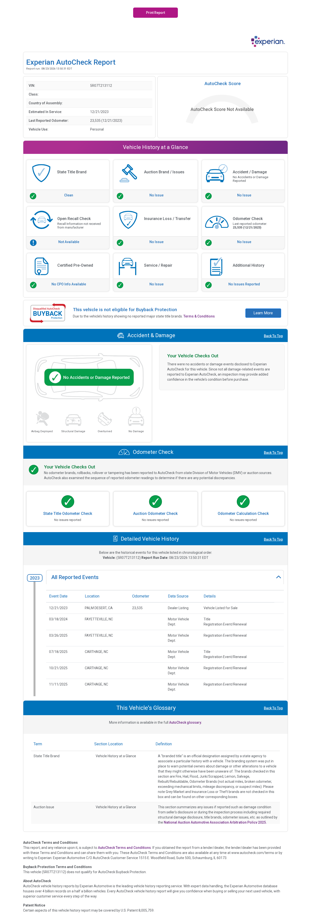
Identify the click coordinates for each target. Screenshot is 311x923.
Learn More (263, 313)
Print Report (155, 13)
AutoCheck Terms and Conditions (124, 848)
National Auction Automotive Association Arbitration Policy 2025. (215, 822)
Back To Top (273, 336)
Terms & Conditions (199, 316)
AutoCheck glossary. (185, 722)
